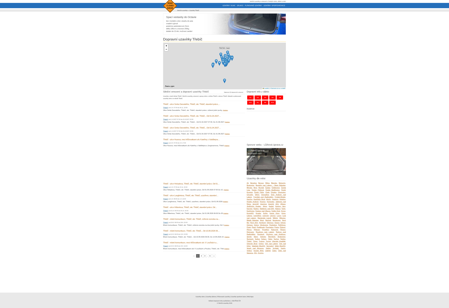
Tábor (270, 239)
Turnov (268, 241)
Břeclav (249, 188)
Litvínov (272, 216)
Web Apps (250, 297)
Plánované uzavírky (253, 5)
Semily (249, 237)
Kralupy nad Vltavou (263, 211)
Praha (276, 227)
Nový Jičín (254, 223)
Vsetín (283, 248)
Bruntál (261, 188)
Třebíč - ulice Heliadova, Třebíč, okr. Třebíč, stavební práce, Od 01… (191, 184)
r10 (272, 102)
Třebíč (165, 108)
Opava (277, 223)
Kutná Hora (274, 213)
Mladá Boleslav (253, 220)
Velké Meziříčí (280, 246)
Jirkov (265, 206)
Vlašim (268, 248)
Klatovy (278, 209)
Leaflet (266, 88)
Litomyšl (266, 216)
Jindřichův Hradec (254, 206)
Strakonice (281, 237)
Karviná (249, 209)
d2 (258, 97)
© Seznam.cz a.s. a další (277, 88)
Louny (279, 216)
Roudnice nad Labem (265, 232)
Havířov (249, 199)
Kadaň (271, 206)
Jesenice (263, 204)
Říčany (282, 230)
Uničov (261, 244)
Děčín (257, 195)
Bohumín (282, 183)
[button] (216, 61)
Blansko (274, 183)
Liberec (249, 216)
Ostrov (256, 225)
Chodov (273, 192)
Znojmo (260, 253)
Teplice (282, 239)
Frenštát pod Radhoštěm (263, 197)
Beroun (261, 183)
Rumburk (260, 234)
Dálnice (240, 5)
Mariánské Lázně (264, 218)
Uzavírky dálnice (211, 297)
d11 (250, 102)
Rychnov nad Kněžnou (276, 234)
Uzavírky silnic (229, 5)
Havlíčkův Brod (259, 199)
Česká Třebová (258, 190)
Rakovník (274, 230)
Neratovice (277, 220)
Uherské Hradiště (278, 241)
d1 (250, 97)
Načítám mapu (225, 48)
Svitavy (263, 239)
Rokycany (250, 232)
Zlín (255, 253)
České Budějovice (273, 190)
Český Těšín (259, 192)
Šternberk (271, 237)
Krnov (283, 211)
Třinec (255, 241)
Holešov (282, 199)
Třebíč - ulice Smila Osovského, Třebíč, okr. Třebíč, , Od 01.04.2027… (192, 116)
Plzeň (254, 227)
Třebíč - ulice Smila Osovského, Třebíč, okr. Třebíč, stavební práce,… (191, 104)
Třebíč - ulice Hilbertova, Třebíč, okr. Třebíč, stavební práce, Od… (190, 207)
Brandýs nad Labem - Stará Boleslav (270, 185)
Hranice (263, 202)
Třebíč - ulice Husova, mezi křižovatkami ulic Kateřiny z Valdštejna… (191, 140)
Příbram (257, 230)
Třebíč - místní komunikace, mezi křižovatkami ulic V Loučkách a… (190, 243)
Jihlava (282, 204)
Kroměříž (250, 213)
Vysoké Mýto (258, 251)
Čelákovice (276, 188)
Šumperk (250, 239)
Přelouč (282, 227)
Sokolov (263, 237)
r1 (258, 102)
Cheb (267, 192)
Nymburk (262, 223)
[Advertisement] (204, 164)
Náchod (268, 220)
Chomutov (281, 192)
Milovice (282, 218)
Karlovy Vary (280, 206)
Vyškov (249, 251)
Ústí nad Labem (271, 244)
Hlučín (268, 199)
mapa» (225, 110)
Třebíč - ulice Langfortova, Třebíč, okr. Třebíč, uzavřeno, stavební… (190, 196)
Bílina (267, 183)
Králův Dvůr (276, 211)
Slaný (256, 237)
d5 (273, 97)
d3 (265, 97)
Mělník (275, 218)
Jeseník (271, 204)
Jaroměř (255, 204)
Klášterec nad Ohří (267, 209)
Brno (255, 188)
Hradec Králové (253, 202)
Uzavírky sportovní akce (274, 5)
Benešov (253, 183)
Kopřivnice (250, 211)
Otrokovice (264, 225)
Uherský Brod (252, 244)
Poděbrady (261, 227)
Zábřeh (268, 251)
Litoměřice (257, 216)
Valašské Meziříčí (258, 246)
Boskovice (250, 185)
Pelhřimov (281, 225)
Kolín (283, 209)
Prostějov (265, 230)
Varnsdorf (269, 246)
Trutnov (261, 241)
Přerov (249, 230)
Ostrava (250, 225)
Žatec (274, 251)
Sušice (257, 239)
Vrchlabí (276, 248)
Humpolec (270, 202)
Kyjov (283, 213)
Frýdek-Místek (280, 197)
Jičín (277, 204)
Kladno (256, 209)
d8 (280, 97)
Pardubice (273, 225)
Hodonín (275, 199)
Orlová (283, 223)
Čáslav (267, 188)
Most (262, 220)
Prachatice (269, 227)
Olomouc (270, 223)
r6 (265, 102)
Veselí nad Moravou (255, 248)
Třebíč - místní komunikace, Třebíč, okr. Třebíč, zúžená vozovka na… (191, 219)
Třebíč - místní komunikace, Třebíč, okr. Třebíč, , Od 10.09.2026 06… (191, 231)
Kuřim (265, 213)
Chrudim (250, 195)
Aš (248, 183)
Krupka (258, 213)
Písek (249, 227)
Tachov (276, 239)
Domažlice (265, 195)
